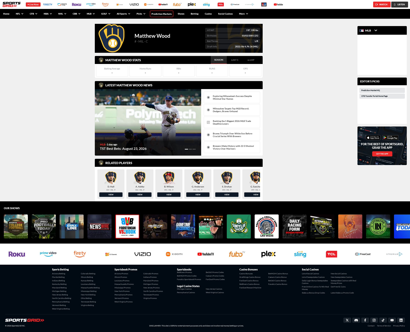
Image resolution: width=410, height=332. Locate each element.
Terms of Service (384, 326)
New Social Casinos (339, 273)
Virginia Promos (150, 298)
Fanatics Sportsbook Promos (189, 279)
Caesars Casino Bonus (277, 277)
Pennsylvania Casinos (186, 292)
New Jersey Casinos (214, 289)
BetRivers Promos (184, 272)
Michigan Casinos (184, 289)
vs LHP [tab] (250, 60)
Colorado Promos (150, 273)
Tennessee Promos (151, 294)
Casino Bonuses (246, 273)
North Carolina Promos (153, 291)
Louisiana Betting (88, 284)
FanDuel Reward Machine (250, 287)
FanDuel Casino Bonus (248, 280)
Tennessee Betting (88, 301)
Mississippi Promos (123, 287)
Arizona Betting (58, 273)
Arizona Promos (121, 273)
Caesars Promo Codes (215, 276)
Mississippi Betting (88, 291)
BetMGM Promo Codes (187, 276)
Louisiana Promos (122, 280)
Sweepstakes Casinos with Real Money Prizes (343, 281)
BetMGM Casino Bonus (278, 273)
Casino (208, 13)
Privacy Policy (399, 326)
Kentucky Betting (59, 284)
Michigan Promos (150, 284)
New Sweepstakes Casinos (341, 277)
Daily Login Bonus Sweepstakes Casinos (315, 281)
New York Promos (122, 291)
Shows (181, 13)
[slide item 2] (190, 149)
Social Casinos (225, 13)
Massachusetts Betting (90, 287)
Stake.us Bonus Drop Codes (313, 293)
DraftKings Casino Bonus (249, 277)
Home (6, 13)
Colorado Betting (88, 273)
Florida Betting (58, 277)
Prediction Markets (162, 13)
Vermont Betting (59, 305)
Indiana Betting (58, 280)
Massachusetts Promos (124, 284)
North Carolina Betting (61, 298)
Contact (371, 326)
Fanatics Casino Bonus (277, 284)
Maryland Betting (59, 287)
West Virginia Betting (61, 309)
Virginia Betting (87, 305)
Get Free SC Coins (338, 286)
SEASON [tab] (218, 59)
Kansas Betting (87, 280)
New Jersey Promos (151, 287)
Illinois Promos (121, 277)
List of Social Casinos (310, 273)
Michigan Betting (59, 291)
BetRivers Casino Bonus (249, 284)
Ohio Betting (86, 298)
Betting (194, 13)
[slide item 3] (194, 149)
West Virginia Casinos (215, 292)
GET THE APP (382, 154)
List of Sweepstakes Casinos (313, 277)
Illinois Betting (87, 277)
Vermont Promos (122, 298)
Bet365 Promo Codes (215, 272)
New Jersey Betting (60, 294)
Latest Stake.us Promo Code (342, 293)
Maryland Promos (150, 280)
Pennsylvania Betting (61, 301)
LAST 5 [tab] (234, 60)
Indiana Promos (150, 277)
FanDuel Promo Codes (215, 279)
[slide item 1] (186, 149)
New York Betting (88, 294)
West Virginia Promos (124, 301)
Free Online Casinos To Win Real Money (315, 287)
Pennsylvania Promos (123, 294)
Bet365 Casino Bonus (277, 280)
